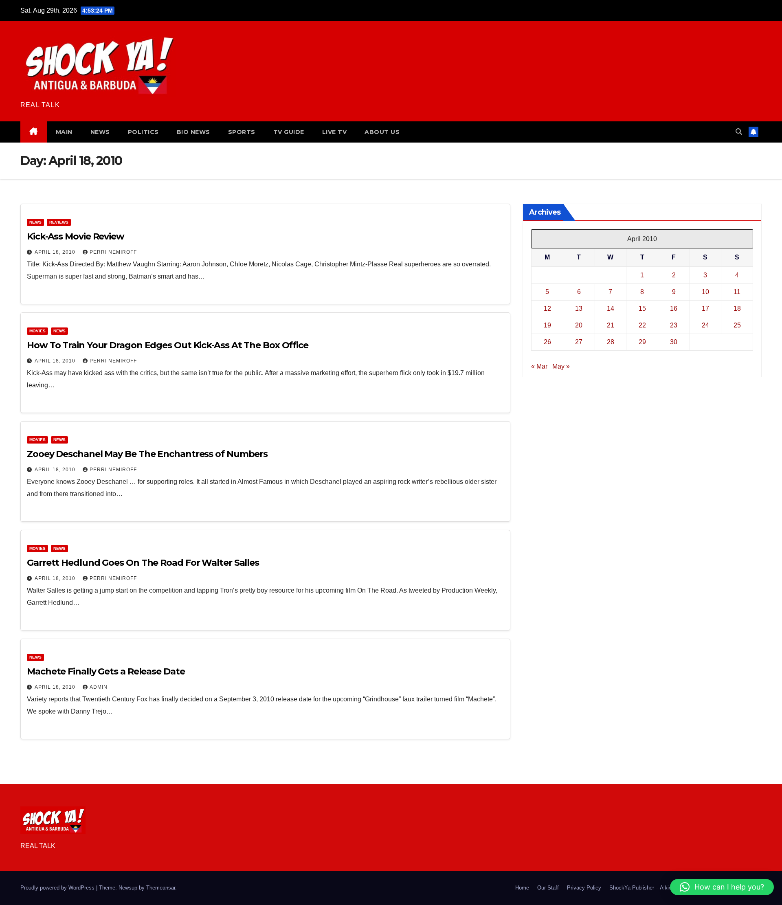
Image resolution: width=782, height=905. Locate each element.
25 (737, 325)
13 (578, 308)
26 (547, 341)
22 (642, 325)
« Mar (539, 366)
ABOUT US (382, 132)
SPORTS (241, 132)
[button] (739, 131)
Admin (99, 687)
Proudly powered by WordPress (58, 888)
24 (705, 325)
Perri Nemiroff (113, 252)
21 (610, 325)
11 (737, 291)
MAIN (64, 132)
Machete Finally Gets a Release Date (106, 671)
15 (642, 308)
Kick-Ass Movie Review (75, 236)
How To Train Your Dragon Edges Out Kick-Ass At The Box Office (167, 345)
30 (673, 341)
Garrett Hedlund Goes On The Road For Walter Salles (143, 562)
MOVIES (37, 331)
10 (705, 291)
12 (547, 308)
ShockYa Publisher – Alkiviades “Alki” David (661, 888)
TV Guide (288, 132)
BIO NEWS (193, 132)
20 (578, 325)
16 (673, 308)
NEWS (100, 132)
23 (673, 325)
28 (610, 341)
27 (578, 341)
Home (522, 888)
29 (642, 341)
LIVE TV (334, 132)
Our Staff (548, 888)
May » (561, 366)
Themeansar (160, 888)
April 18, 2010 (56, 252)
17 (705, 308)
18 (737, 308)
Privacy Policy (584, 888)
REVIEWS (58, 222)
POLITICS (143, 132)
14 (610, 308)
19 (547, 325)
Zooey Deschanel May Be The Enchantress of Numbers (147, 453)
